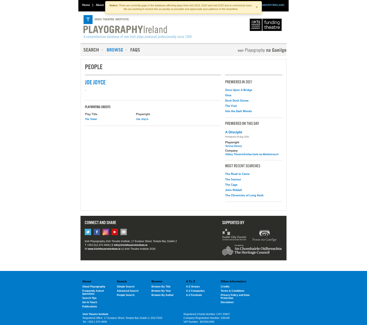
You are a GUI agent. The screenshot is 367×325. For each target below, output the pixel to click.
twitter (88, 232)
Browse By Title (161, 286)
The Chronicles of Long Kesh (244, 195)
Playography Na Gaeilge (250, 50)
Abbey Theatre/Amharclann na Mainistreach (251, 154)
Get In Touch (89, 302)
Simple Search (125, 286)
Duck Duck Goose (236, 100)
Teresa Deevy (233, 146)
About (100, 5)
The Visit (231, 105)
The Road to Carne (237, 174)
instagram (106, 232)
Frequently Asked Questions (93, 292)
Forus (264, 235)
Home (86, 5)
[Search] (92, 50)
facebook (97, 232)
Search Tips (89, 298)
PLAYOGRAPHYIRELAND (268, 5)
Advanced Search (127, 290)
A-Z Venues (193, 286)
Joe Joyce (142, 119)
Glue (228, 95)
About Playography (93, 286)
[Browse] (115, 50)
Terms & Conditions (232, 290)
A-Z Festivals (194, 295)
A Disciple (233, 132)
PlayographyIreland (137, 27)
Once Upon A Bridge (238, 90)
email (123, 232)
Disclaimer (227, 302)
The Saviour (233, 179)
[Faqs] (135, 50)
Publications (89, 306)
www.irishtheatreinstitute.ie (104, 248)
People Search (125, 295)
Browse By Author (162, 295)
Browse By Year (161, 290)
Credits (225, 286)
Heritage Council (252, 252)
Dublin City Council (234, 235)
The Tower (91, 119)
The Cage (231, 184)
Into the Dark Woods (238, 111)
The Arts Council (266, 26)
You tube (115, 232)
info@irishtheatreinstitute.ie (131, 245)
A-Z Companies (195, 290)
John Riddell (233, 190)
